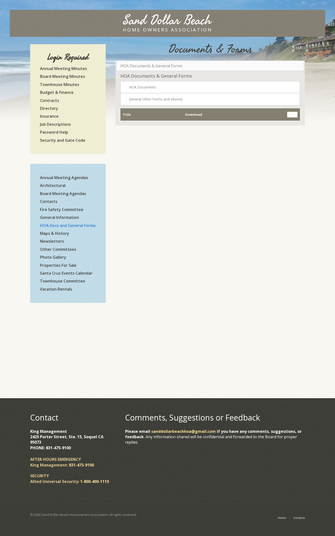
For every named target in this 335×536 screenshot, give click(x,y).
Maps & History (54, 233)
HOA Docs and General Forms (68, 225)
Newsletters (52, 241)
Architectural (52, 185)
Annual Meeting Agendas (64, 177)
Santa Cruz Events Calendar (66, 273)
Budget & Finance (57, 92)
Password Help (54, 132)
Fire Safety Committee (61, 209)
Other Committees (58, 249)
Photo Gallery (53, 257)
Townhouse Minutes (59, 84)
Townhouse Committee (62, 281)
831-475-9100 (81, 465)
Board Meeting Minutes (62, 76)
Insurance (49, 116)
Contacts (48, 201)
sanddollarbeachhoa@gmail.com (183, 431)
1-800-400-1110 (94, 481)
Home (282, 518)
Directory (49, 108)
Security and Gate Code (62, 140)
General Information (59, 217)
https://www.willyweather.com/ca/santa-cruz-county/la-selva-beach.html (68, 366)
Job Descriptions (55, 124)
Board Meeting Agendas (63, 193)
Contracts (49, 100)
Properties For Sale (58, 265)
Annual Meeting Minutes (63, 68)
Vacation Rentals (56, 289)
